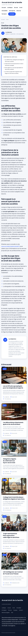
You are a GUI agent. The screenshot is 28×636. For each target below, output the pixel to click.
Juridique (9, 7)
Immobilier (5, 10)
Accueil (4, 7)
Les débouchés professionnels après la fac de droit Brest (13, 423)
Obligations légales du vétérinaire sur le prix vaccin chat (9, 461)
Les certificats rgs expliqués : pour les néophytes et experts (13, 387)
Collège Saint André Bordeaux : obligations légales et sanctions (13, 498)
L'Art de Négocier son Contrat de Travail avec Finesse (13, 573)
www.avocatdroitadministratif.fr (10, 246)
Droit (20, 7)
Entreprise (12, 10)
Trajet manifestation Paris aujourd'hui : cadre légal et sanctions (11, 535)
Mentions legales (5, 612)
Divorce (19, 10)
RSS (12, 612)
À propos (4, 14)
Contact (12, 14)
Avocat (16, 7)
